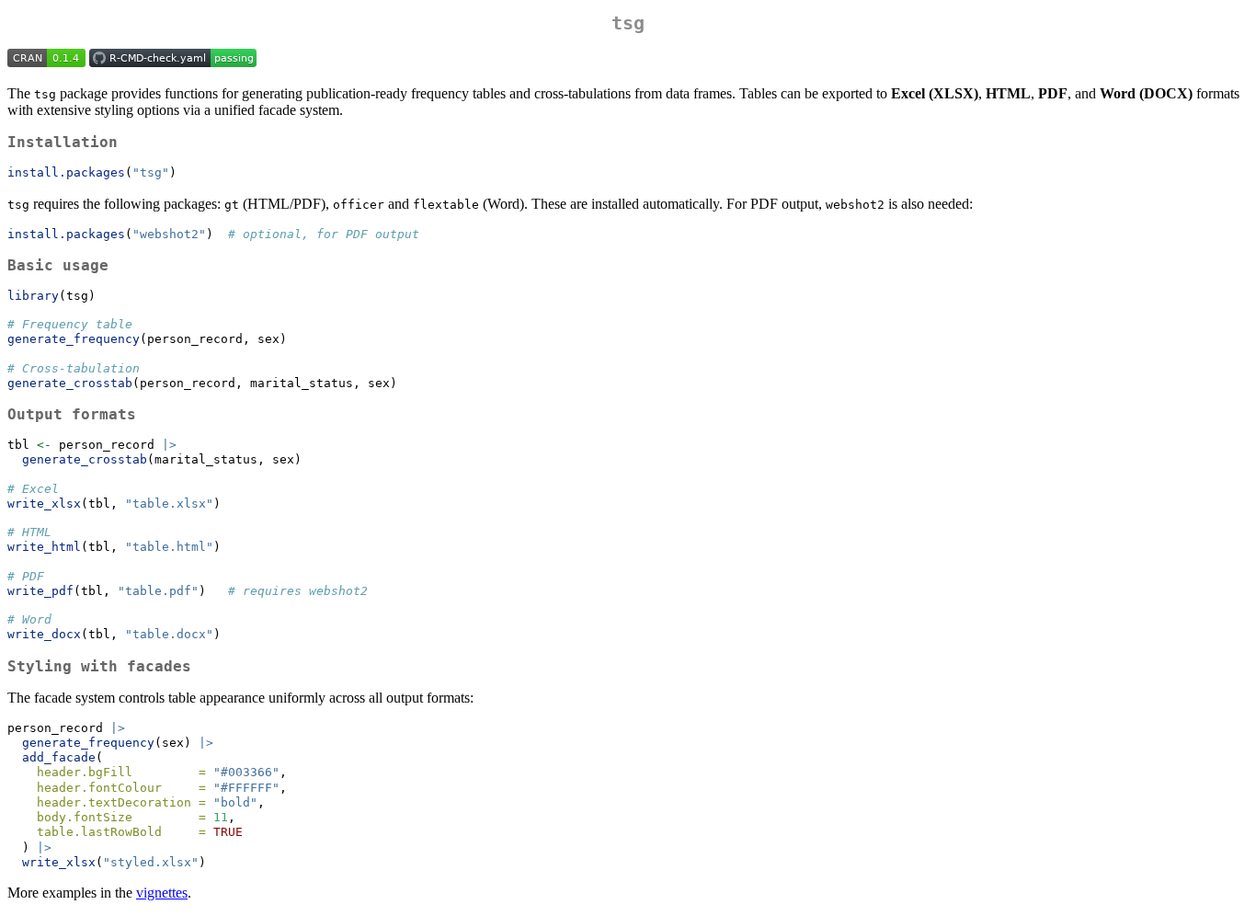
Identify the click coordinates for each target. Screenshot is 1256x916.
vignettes (162, 892)
